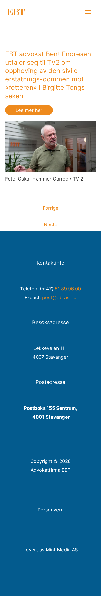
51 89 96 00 (68, 288)
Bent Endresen (68, 54)
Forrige (51, 208)
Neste (50, 224)
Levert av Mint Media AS (50, 549)
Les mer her (29, 110)
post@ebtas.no (59, 297)
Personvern (51, 509)
